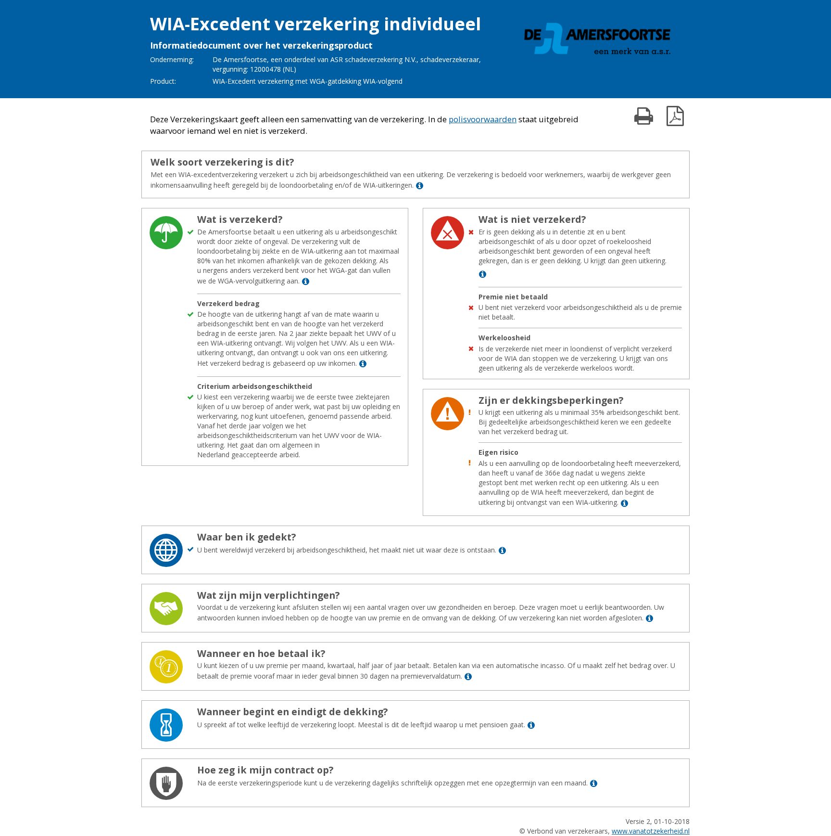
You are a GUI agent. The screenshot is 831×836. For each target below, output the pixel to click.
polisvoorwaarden (482, 119)
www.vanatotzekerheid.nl (651, 831)
